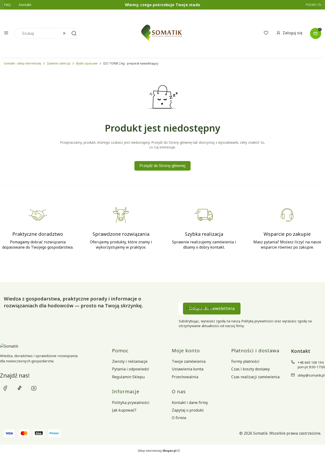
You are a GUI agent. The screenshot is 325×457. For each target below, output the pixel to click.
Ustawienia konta (187, 369)
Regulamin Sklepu (128, 376)
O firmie (179, 417)
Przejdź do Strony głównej (162, 165)
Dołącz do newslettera (212, 308)
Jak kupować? (124, 410)
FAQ (7, 4)
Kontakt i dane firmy (190, 402)
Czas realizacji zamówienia (255, 376)
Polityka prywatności (130, 402)
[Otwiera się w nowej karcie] (5, 388)
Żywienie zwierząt (58, 63)
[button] (6, 33)
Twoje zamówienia (189, 361)
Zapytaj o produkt (188, 410)
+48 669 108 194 (311, 362)
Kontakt (25, 4)
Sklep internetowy (157, 451)
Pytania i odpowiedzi (130, 369)
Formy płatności (245, 361)
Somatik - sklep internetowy (22, 63)
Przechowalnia (185, 376)
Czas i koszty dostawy (250, 369)
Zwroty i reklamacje (130, 361)
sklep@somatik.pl (311, 375)
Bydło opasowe (87, 63)
